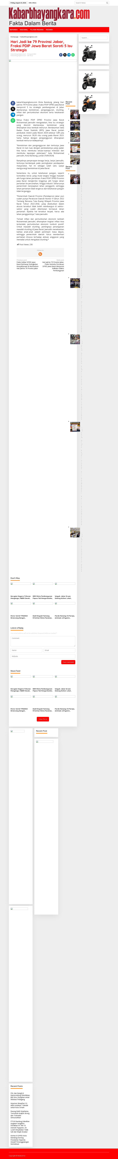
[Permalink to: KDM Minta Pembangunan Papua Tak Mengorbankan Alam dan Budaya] (43, 588)
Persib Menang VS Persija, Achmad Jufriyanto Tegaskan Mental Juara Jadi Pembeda (65, 617)
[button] (107, 3)
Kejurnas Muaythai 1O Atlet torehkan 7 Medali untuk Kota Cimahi (19, 1105)
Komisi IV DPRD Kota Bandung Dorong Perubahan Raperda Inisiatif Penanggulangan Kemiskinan (20, 1140)
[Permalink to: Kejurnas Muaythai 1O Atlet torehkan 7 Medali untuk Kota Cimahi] (75, 125)
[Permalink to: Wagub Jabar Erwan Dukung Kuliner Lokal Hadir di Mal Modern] (65, 588)
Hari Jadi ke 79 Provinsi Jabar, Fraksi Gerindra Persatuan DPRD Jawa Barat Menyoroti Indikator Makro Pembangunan (53, 265)
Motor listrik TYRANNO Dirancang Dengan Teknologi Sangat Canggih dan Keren (21, 617)
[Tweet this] (65, 55)
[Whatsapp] (73, 55)
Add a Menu (32, 3)
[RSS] (40, 254)
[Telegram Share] (69, 55)
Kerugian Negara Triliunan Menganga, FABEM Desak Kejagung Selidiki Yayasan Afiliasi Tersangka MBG (21, 597)
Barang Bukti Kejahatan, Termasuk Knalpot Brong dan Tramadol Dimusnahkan (20, 1114)
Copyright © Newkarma (17, 1156)
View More (43, 719)
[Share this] (61, 55)
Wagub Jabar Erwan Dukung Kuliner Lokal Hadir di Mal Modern (63, 597)
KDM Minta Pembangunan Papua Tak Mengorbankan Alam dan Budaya (43, 597)
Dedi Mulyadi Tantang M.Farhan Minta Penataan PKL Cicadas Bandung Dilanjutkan (42, 617)
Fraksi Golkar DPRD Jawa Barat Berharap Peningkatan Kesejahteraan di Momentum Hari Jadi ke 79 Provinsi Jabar (27, 264)
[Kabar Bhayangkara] (49, 16)
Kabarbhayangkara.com (18, 55)
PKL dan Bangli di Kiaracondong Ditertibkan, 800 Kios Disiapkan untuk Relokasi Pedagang (20, 1096)
